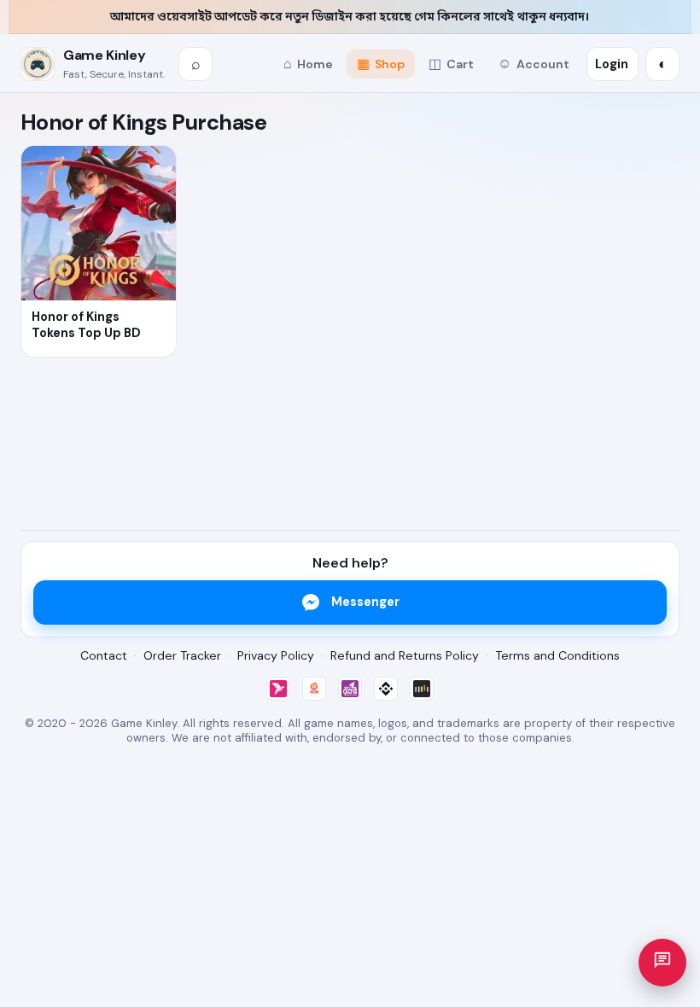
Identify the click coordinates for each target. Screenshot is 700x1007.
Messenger (365, 601)
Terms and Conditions (557, 655)
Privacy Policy (275, 655)
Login (611, 64)
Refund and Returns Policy (404, 655)
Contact (103, 655)
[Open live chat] (662, 963)
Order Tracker (182, 655)
